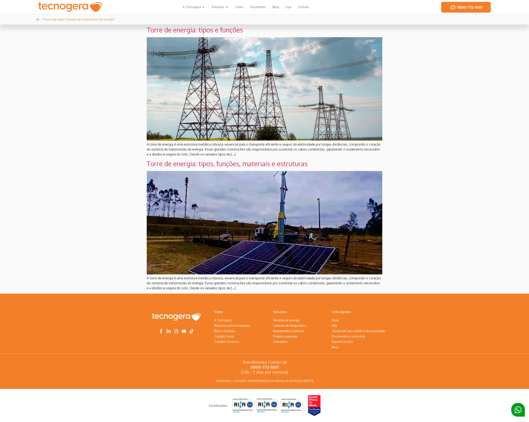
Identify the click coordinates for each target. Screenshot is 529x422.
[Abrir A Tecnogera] (203, 7)
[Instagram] (176, 331)
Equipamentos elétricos (288, 331)
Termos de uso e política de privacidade (358, 331)
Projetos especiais (285, 336)
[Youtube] (184, 331)
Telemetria (280, 341)
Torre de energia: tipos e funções (195, 30)
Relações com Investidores (232, 325)
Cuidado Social (224, 336)
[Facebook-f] (161, 331)
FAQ (334, 325)
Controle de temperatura (289, 325)
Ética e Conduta (224, 331)
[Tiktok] (191, 331)
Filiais (335, 320)
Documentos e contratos (348, 336)
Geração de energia (286, 320)
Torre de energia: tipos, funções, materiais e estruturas (227, 163)
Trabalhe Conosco (226, 341)
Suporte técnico (342, 341)
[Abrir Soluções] (227, 7)
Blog (335, 347)
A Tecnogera (222, 320)
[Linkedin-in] (168, 331)
